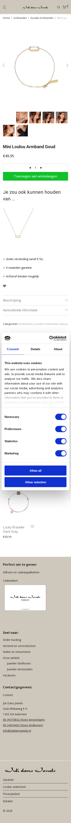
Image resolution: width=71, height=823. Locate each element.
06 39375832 (11, 720)
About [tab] (58, 349)
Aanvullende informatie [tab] (20, 310)
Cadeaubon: (10, 581)
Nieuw (64, 324)
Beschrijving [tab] (12, 300)
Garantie (8, 780)
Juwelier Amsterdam (20, 669)
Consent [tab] (13, 349)
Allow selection (35, 482)
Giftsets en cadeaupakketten (21, 572)
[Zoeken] (60, 7)
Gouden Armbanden (41, 18)
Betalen (8, 801)
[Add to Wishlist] (4, 286)
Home (6, 18)
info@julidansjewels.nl (17, 731)
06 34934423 (11, 725)
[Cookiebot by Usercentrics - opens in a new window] (50, 338)
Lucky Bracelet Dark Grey (13, 529)
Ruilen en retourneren (17, 652)
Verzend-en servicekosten (19, 646)
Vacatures (9, 675)
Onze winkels (11, 658)
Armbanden (20, 18)
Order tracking (12, 640)
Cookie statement (14, 787)
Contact (8, 695)
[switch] (60, 429)
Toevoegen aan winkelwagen (35, 176)
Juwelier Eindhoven (19, 663)
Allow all (35, 470)
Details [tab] (35, 349)
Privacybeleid (11, 794)
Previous (4, 66)
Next (67, 66)
